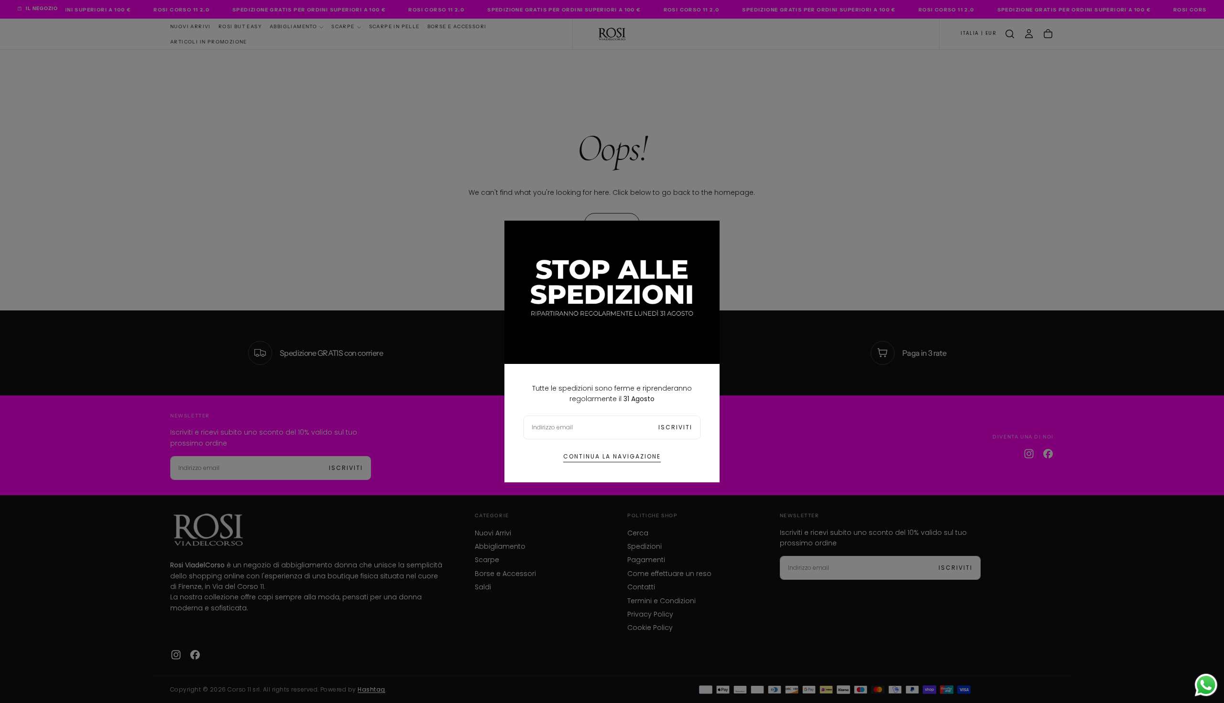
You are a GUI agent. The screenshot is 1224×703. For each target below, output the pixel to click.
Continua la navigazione (612, 456)
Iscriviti (675, 427)
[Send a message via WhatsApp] (1206, 685)
